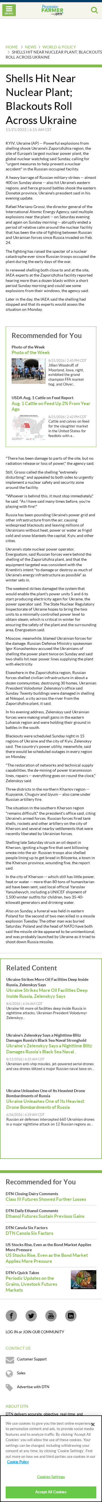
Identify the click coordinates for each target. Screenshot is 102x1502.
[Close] (93, 1424)
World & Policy (59, 47)
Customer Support (32, 1359)
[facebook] (11, 1315)
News (30, 47)
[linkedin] (70, 1315)
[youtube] (51, 1315)
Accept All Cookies (50, 1492)
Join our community (43, 1332)
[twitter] (31, 1315)
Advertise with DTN (33, 1387)
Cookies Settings (51, 1477)
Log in (12, 1332)
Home (12, 47)
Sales (21, 1373)
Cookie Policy (18, 1462)
